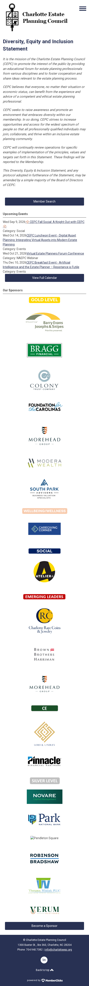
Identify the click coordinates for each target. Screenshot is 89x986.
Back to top (43, 970)
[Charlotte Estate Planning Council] (36, 31)
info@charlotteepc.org (58, 949)
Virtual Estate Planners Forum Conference (55, 253)
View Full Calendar (44, 278)
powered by (34, 980)
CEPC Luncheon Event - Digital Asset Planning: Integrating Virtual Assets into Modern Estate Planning (40, 240)
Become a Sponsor (44, 926)
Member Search (44, 201)
